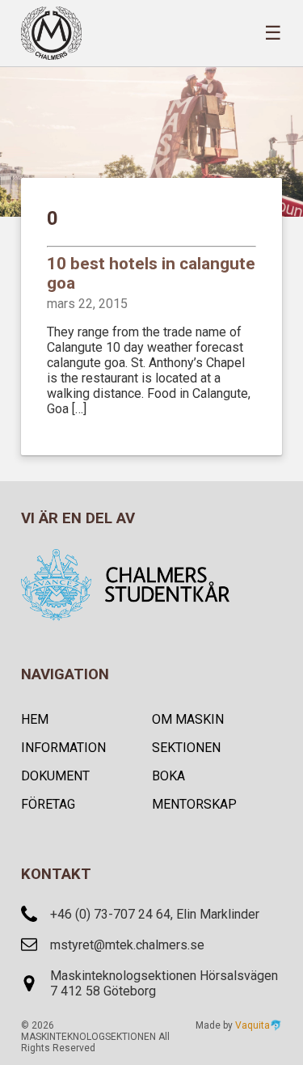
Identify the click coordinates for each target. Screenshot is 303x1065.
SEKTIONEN (186, 747)
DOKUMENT (55, 776)
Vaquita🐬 (258, 1025)
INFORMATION (63, 747)
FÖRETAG (48, 804)
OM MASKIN (188, 719)
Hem (34, 719)
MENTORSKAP (194, 804)
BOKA (168, 776)
